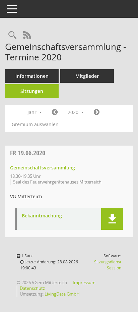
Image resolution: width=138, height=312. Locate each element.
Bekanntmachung (42, 216)
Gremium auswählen (35, 124)
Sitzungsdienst (107, 265)
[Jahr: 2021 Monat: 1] (97, 112)
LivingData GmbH (62, 294)
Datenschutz (32, 288)
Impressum (84, 282)
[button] (112, 219)
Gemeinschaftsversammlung (42, 167)
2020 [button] (74, 112)
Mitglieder (87, 76)
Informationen (32, 76)
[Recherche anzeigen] (12, 35)
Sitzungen (31, 91)
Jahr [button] (32, 112)
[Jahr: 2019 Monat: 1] (55, 112)
